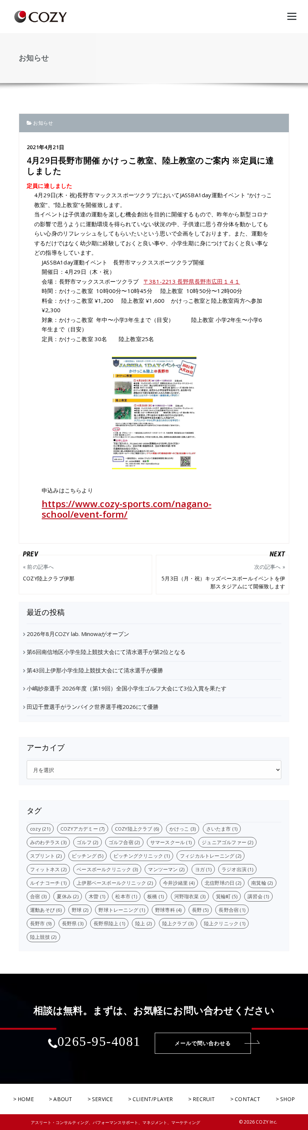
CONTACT (247, 1099)
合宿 (38, 896)
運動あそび (46, 909)
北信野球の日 (223, 882)
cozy (40, 828)
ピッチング (87, 855)
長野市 (40, 923)
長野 (200, 909)
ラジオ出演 (237, 869)
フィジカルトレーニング (210, 855)
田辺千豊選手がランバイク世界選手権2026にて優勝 (93, 706)
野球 (80, 909)
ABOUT (62, 1099)
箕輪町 (226, 896)
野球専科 (168, 909)
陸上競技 (43, 937)
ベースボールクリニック (107, 869)
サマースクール (171, 842)
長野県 (72, 923)
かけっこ (182, 828)
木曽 (97, 896)
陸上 (143, 923)
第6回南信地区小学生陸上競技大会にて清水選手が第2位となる (106, 652)
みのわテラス (48, 842)
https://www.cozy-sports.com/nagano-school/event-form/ (126, 508)
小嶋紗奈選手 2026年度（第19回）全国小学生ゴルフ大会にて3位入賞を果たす (126, 688)
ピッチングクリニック (141, 855)
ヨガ (203, 869)
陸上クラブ (178, 923)
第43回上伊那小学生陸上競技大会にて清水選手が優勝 (95, 670)
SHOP (287, 1099)
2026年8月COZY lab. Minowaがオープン (78, 634)
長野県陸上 (109, 923)
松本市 (126, 896)
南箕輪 (262, 882)
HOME (26, 1099)
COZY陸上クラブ (137, 828)
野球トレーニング (121, 909)
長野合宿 (232, 909)
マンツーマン (166, 869)
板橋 (155, 896)
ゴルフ (87, 842)
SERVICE (102, 1099)
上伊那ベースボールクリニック (115, 882)
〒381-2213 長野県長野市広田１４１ (191, 281)
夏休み (67, 896)
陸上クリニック (224, 923)
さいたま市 (222, 828)
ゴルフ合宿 (124, 842)
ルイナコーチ (48, 882)
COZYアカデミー (82, 828)
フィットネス (48, 869)
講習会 (258, 896)
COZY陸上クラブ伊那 (51, 572)
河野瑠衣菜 (190, 896)
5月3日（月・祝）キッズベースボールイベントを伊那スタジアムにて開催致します (223, 576)
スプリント (46, 855)
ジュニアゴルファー (227, 842)
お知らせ (43, 122)
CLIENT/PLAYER (153, 1099)
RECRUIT (204, 1099)
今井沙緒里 (179, 882)
